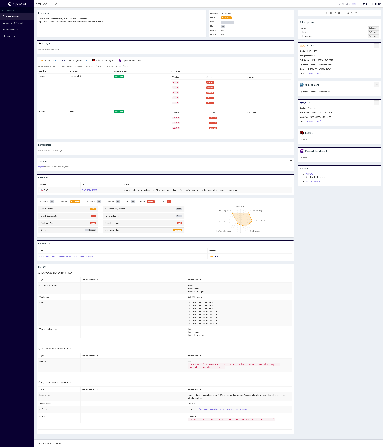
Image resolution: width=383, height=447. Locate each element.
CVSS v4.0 (46, 201)
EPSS (147, 201)
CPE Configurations (76, 60)
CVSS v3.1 (70, 201)
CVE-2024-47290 (48, 3)
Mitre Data (50, 60)
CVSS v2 (113, 201)
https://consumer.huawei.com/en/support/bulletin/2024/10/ (66, 256)
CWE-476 (309, 174)
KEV (130, 201)
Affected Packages (104, 60)
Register (376, 3)
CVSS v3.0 (93, 201)
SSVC (165, 201)
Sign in (364, 3)
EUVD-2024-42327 (89, 190)
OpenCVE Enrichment (132, 60)
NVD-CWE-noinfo (313, 181)
